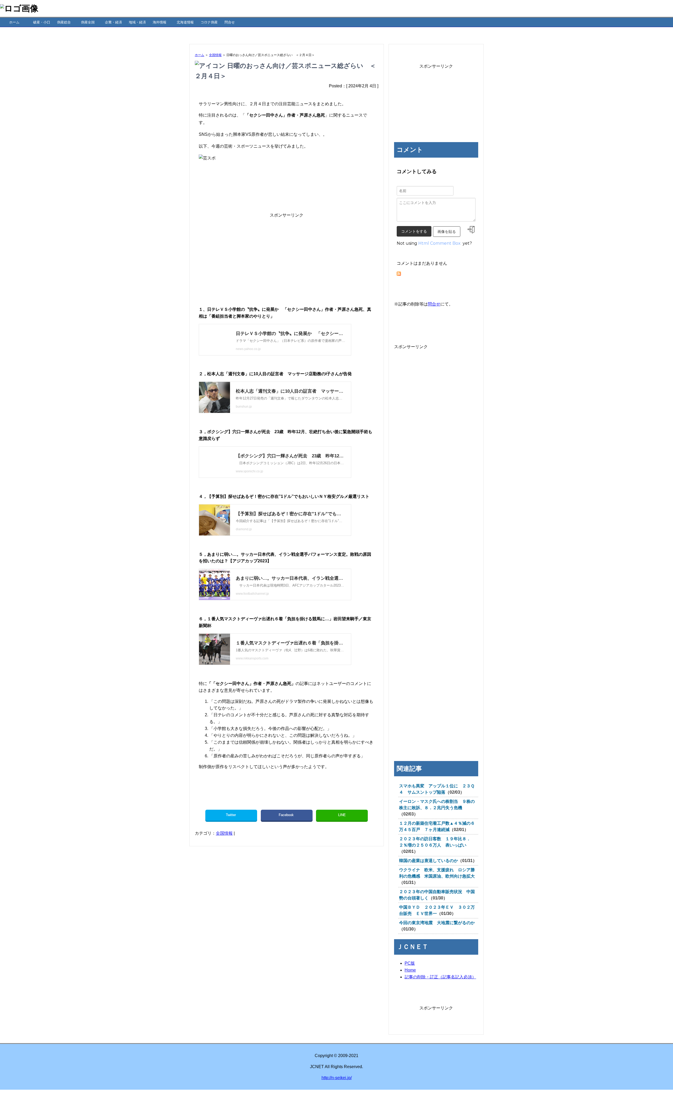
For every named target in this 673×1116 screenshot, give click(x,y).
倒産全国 (88, 22)
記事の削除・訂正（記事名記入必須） (440, 977)
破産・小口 (41, 22)
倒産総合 (64, 22)
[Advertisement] (286, 255)
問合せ (230, 22)
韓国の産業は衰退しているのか (428, 860)
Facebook (287, 815)
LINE (342, 815)
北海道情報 (185, 22)
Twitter (231, 815)
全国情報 (215, 55)
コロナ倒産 (209, 22)
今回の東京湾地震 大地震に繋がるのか (437, 922)
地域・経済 (137, 22)
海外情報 (159, 22)
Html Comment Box (439, 243)
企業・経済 (113, 22)
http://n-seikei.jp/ (337, 1077)
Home (410, 970)
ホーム (14, 22)
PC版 (410, 963)
